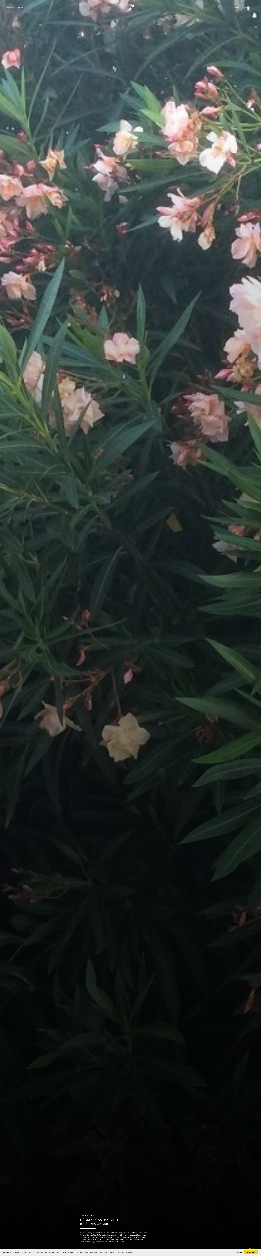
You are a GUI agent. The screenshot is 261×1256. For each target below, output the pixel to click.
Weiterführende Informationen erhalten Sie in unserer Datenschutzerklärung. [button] (104, 1252)
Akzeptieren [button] (251, 1252)
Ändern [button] (239, 1252)
